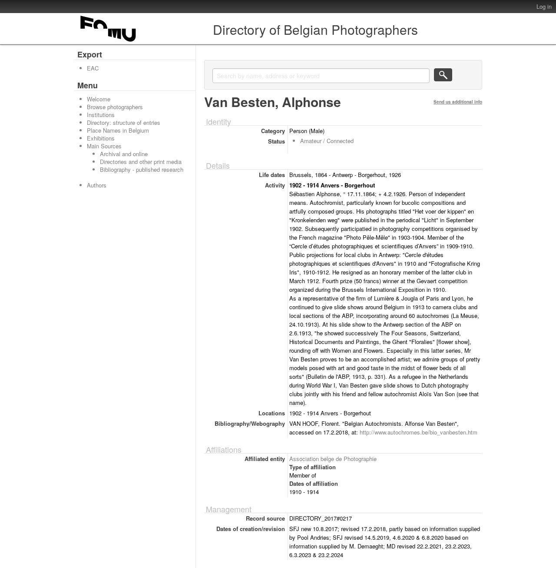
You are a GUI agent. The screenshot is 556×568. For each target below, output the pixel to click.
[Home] (108, 41)
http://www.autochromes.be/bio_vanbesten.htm (418, 432)
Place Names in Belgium (118, 130)
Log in (544, 6)
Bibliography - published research (141, 169)
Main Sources (104, 146)
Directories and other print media (141, 161)
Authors (96, 185)
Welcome (98, 99)
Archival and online (124, 154)
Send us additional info (458, 102)
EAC (93, 68)
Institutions (101, 114)
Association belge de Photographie (333, 458)
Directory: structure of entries (123, 122)
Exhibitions (101, 138)
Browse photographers (115, 107)
